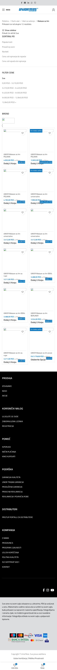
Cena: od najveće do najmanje (14, 61)
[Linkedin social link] (28, 3)
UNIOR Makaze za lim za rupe (13, 274)
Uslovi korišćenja (20, 658)
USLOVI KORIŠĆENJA (10, 552)
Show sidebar (10, 30)
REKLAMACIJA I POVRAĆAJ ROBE (15, 496)
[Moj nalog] (53, 9)
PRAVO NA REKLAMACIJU (12, 491)
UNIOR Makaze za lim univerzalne (39, 195)
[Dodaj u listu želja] (22, 133)
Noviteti (5, 51)
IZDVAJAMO (7, 386)
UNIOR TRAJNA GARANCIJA (13, 482)
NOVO (4, 391)
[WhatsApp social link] (31, 3)
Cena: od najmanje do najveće (14, 56)
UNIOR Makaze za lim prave (41, 353)
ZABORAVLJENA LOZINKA (12, 421)
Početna (5, 21)
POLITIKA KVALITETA (10, 557)
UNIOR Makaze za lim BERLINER (39, 314)
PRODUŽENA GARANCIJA (12, 486)
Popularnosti (7, 42)
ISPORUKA (6, 447)
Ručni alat (15, 21)
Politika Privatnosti (36, 658)
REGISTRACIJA (8, 426)
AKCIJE (4, 395)
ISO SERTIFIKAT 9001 (10, 562)
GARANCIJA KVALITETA (11, 477)
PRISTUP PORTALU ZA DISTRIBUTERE (17, 517)
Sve (3, 78)
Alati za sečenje (28, 21)
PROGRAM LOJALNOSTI (11, 547)
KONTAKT (6, 567)
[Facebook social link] (21, 3)
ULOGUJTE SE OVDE (10, 416)
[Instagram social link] (48, 590)
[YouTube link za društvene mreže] (52, 590)
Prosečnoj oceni (8, 46)
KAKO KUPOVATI (8, 456)
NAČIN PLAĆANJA (9, 451)
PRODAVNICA (7, 543)
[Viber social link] (35, 3)
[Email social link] (25, 3)
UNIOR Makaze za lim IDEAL (41, 273)
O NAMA (5, 538)
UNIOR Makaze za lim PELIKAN (12, 155)
